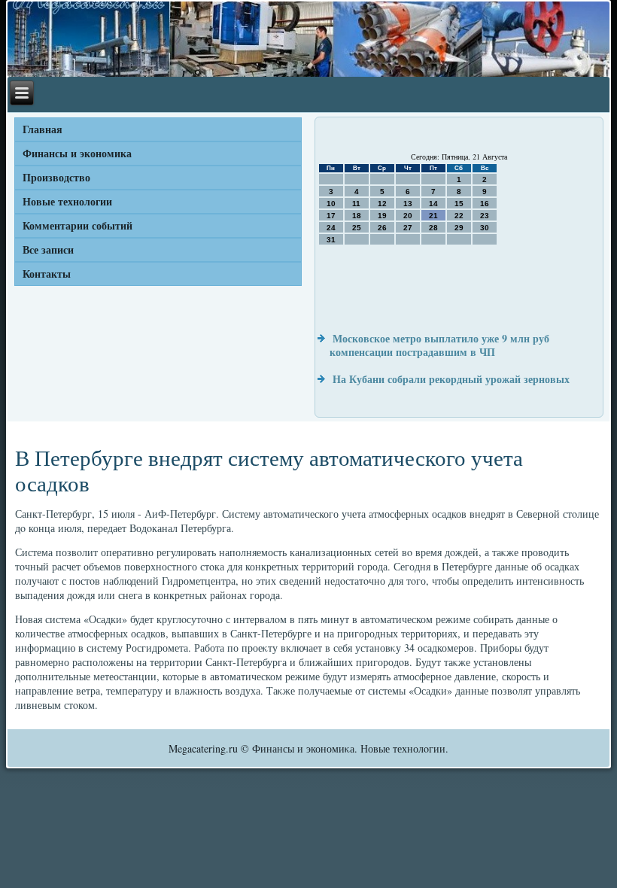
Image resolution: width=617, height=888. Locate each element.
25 (356, 228)
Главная (42, 129)
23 (484, 215)
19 (382, 215)
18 (356, 215)
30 (484, 228)
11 (356, 203)
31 (331, 240)
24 (331, 228)
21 (433, 215)
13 (407, 203)
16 (484, 203)
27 (407, 228)
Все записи (48, 249)
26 (382, 228)
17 (331, 215)
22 (459, 215)
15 (459, 203)
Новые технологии (67, 201)
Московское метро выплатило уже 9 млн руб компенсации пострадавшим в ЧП (439, 345)
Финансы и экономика (77, 153)
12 (382, 203)
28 (433, 228)
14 (433, 203)
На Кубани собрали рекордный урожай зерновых (451, 379)
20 (407, 215)
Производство (56, 177)
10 (331, 203)
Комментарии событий (77, 225)
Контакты (47, 273)
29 (459, 228)
